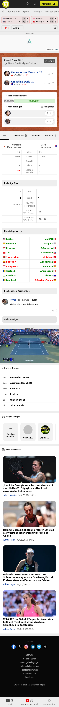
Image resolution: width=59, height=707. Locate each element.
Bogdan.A (11, 280)
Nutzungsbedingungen (29, 662)
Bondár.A (11, 275)
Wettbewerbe (52, 11)
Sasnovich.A (12, 257)
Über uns (29, 655)
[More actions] (56, 135)
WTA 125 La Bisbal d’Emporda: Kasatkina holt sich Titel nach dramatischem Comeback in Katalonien (28, 622)
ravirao (13, 300)
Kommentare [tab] (19, 135)
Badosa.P (11, 243)
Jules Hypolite (10, 495)
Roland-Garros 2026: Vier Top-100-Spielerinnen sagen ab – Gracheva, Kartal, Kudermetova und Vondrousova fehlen (28, 577)
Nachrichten (14, 11)
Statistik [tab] (36, 135)
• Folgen (33, 300)
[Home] (3, 11)
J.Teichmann (46, 262)
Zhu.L (9, 252)
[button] (35, 3)
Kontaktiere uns (29, 673)
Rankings (37, 11)
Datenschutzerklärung (29, 666)
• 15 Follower (22, 300)
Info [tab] (4, 135)
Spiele (26, 11)
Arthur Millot (9, 540)
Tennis (10, 704)
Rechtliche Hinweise (29, 670)
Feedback (29, 677)
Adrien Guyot (9, 584)
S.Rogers (48, 243)
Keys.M (9, 239)
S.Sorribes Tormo (44, 280)
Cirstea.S (11, 271)
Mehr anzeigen (11, 319)
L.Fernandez (46, 271)
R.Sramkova (47, 252)
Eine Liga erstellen (11, 435)
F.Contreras (47, 248)
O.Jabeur (48, 257)
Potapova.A (12, 266)
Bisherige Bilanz (12, 183)
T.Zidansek (47, 275)
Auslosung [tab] (50, 135)
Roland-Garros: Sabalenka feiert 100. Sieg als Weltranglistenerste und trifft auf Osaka (28, 532)
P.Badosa (48, 266)
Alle (17, 27)
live (6, 27)
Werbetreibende (29, 658)
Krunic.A (10, 248)
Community (49, 704)
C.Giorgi (49, 239)
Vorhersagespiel (29, 704)
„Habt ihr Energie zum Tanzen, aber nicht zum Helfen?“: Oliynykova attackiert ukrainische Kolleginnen (28, 488)
